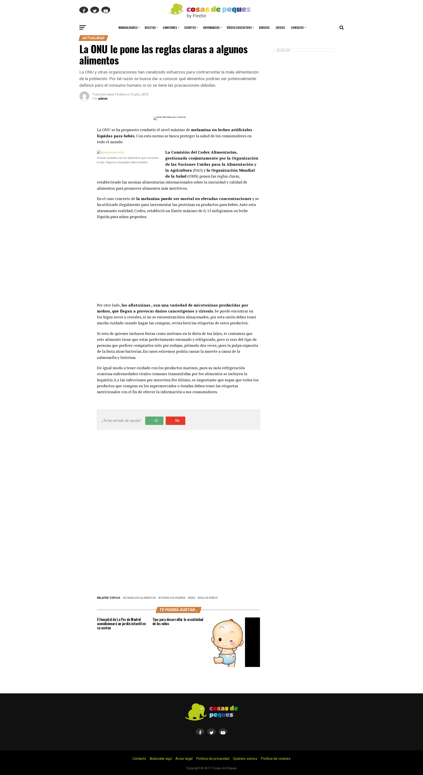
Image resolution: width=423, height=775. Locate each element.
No (177, 421)
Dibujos (264, 27)
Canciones (170, 27)
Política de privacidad (212, 759)
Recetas (150, 27)
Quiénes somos (245, 759)
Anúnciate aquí (161, 759)
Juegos (280, 27)
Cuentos (190, 27)
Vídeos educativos (239, 27)
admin (103, 98)
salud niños (208, 598)
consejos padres (173, 598)
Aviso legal (184, 759)
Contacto (139, 759)
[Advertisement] (178, 261)
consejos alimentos (140, 598)
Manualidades (128, 27)
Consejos (297, 27)
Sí (156, 421)
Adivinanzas (211, 27)
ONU (192, 598)
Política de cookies (276, 759)
